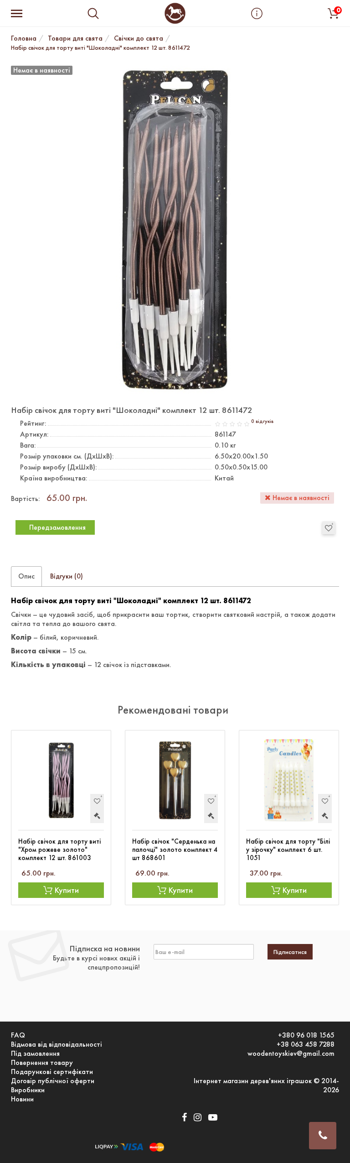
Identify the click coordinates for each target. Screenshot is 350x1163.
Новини (22, 1099)
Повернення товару (42, 1062)
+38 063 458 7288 (306, 1044)
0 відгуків (262, 421)
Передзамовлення (57, 527)
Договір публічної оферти (52, 1080)
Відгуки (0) (66, 576)
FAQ (18, 1035)
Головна (23, 38)
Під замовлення (35, 1053)
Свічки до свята (138, 38)
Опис (26, 576)
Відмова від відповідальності (56, 1044)
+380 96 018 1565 (306, 1035)
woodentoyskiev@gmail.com (291, 1053)
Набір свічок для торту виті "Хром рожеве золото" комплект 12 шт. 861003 (59, 849)
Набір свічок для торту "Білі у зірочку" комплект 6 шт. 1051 (288, 849)
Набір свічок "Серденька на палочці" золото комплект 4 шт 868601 (175, 849)
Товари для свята (75, 38)
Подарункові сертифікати (52, 1071)
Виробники (28, 1090)
